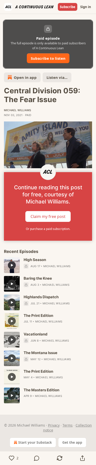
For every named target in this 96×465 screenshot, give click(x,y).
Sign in (85, 7)
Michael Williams (17, 110)
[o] (12, 265)
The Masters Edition (41, 390)
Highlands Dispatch (41, 297)
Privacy (54, 425)
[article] (48, 265)
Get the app (72, 442)
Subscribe (67, 7)
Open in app (25, 77)
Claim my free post (48, 216)
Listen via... (57, 77)
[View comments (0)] (36, 458)
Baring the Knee (38, 278)
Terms (68, 425)
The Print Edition (38, 315)
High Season (35, 259)
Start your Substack (35, 442)
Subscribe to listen (48, 58)
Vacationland (36, 334)
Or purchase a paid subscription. (48, 229)
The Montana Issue (40, 352)
